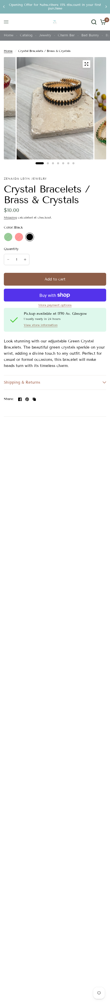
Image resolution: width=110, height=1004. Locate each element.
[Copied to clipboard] (34, 399)
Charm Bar (66, 35)
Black (30, 237)
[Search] (94, 22)
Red (19, 237)
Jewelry (45, 35)
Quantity (11, 249)
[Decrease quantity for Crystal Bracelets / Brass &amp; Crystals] (8, 259)
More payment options (55, 305)
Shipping (10, 217)
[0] (102, 22)
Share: (9, 399)
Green (8, 237)
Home (8, 35)
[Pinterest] (27, 399)
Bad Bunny (90, 35)
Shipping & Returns (22, 382)
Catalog (26, 35)
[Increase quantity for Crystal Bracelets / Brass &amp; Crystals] (25, 259)
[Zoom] (86, 64)
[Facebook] (20, 399)
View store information (41, 325)
